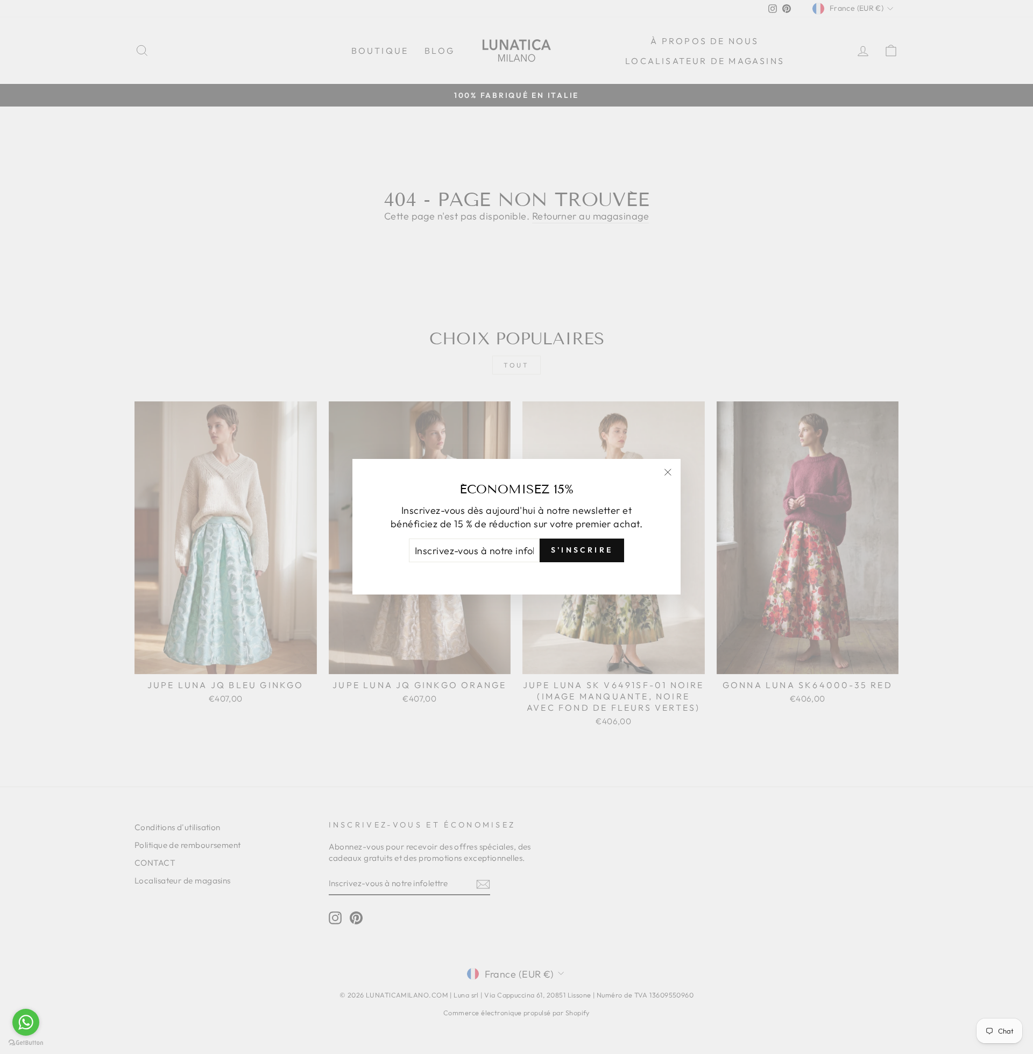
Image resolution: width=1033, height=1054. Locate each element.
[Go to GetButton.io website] (26, 1042)
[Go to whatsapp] (25, 1022)
